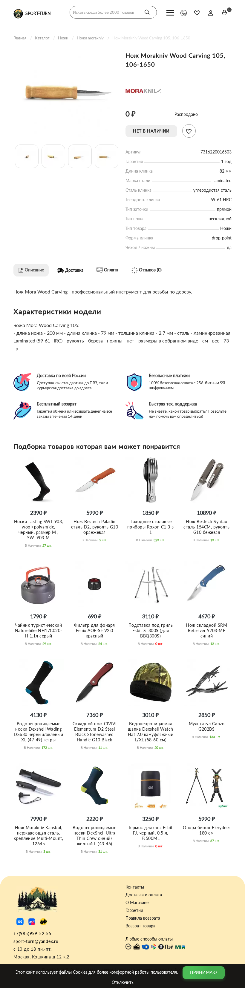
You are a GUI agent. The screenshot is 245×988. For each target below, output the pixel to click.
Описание (34, 269)
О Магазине (136, 902)
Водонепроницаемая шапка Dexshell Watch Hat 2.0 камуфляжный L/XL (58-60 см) (151, 731)
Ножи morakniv (90, 38)
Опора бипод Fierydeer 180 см (206, 830)
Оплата (110, 269)
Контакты (134, 887)
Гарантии (134, 910)
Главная (19, 38)
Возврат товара (140, 926)
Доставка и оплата (143, 894)
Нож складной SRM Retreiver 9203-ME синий (206, 630)
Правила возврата (142, 918)
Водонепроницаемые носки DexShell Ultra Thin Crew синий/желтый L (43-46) (95, 835)
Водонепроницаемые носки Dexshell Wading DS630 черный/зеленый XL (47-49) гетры (38, 731)
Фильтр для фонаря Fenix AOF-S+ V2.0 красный (94, 630)
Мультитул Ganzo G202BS (207, 726)
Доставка (73, 270)
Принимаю (203, 972)
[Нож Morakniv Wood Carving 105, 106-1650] (66, 92)
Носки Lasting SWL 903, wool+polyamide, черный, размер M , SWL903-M (38, 529)
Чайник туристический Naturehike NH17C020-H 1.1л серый (38, 630)
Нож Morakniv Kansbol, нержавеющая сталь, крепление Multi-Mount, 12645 (38, 835)
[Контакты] (183, 12)
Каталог (42, 38)
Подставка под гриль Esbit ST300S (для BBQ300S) (150, 630)
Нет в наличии (151, 130)
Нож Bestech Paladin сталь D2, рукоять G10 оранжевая (94, 527)
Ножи (63, 38)
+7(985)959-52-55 (32, 933)
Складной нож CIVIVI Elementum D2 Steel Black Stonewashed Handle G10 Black (95, 731)
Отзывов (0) (150, 269)
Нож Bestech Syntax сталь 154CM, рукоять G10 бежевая (206, 527)
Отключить (123, 982)
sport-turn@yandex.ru (36, 941)
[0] (224, 12)
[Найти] (147, 12)
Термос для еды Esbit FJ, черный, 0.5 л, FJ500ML (150, 833)
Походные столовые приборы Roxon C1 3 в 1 (150, 527)
